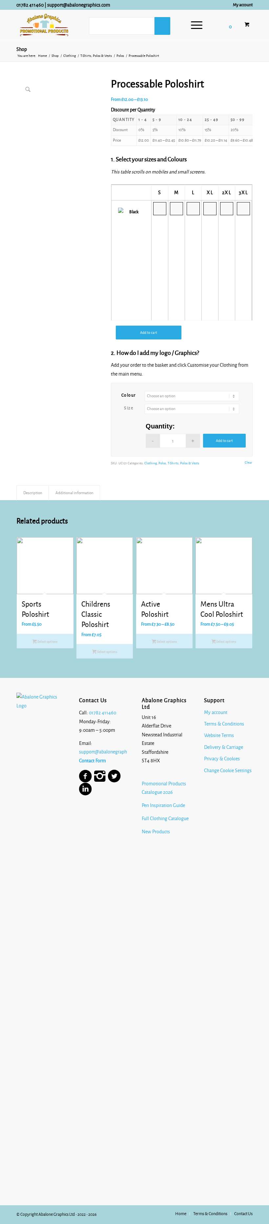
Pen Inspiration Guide (163, 805)
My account (243, 5)
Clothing (150, 463)
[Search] (162, 26)
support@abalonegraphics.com (78, 5)
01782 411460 (30, 5)
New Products (156, 831)
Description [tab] (32, 493)
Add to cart (148, 333)
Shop (21, 49)
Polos (162, 463)
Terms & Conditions (224, 724)
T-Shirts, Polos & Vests (183, 463)
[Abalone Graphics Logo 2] (44, 25)
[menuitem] (241, 5)
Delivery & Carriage (223, 747)
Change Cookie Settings (228, 770)
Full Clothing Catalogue (165, 818)
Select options (47, 641)
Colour (128, 395)
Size (128, 408)
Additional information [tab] (74, 493)
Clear (248, 462)
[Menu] (193, 25)
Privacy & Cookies (222, 758)
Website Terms (219, 735)
